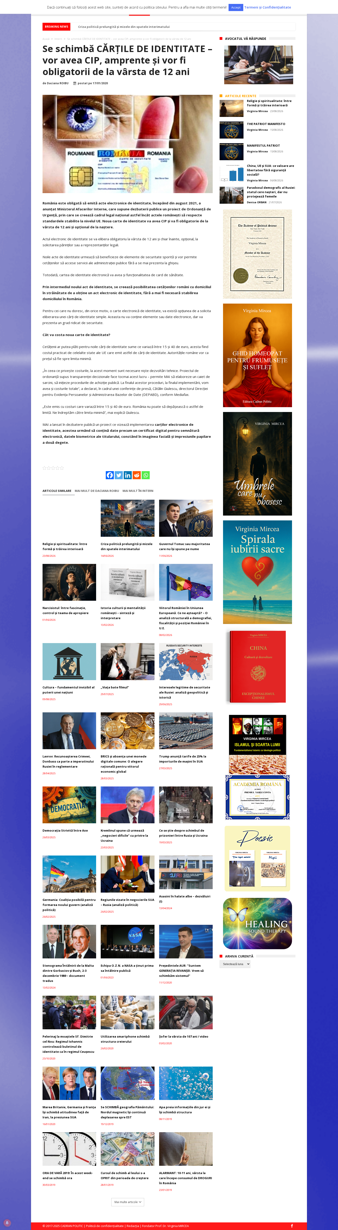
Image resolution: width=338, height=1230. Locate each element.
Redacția (133, 1226)
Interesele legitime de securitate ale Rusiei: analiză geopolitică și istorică (184, 692)
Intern (58, 39)
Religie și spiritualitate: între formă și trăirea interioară (65, 546)
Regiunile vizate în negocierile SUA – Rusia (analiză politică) (127, 902)
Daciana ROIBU (58, 83)
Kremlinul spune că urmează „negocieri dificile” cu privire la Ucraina (124, 835)
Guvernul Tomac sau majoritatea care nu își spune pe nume (184, 546)
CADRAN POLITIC (71, 1226)
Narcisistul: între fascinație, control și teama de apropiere (66, 610)
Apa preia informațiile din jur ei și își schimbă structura (184, 1109)
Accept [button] (236, 7)
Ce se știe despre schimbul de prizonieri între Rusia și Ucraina (183, 833)
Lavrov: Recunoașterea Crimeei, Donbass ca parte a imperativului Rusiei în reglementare (68, 761)
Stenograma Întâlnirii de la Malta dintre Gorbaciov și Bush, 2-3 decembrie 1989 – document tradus (68, 973)
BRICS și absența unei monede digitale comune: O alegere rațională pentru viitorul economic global (123, 764)
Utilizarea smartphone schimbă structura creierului (125, 1039)
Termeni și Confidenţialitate (267, 7)
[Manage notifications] (7, 1223)
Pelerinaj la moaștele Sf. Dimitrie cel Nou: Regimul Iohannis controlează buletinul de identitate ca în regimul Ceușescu (68, 1044)
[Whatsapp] (146, 475)
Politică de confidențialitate (105, 1226)
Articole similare (57, 491)
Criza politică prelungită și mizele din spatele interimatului (124, 27)
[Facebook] (110, 475)
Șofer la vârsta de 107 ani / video (183, 1036)
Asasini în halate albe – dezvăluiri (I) (184, 898)
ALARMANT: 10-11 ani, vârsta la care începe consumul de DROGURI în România (185, 1178)
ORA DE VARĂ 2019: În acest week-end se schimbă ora (68, 1175)
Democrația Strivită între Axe (65, 830)
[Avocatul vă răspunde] (258, 65)
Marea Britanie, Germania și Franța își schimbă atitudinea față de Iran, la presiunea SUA (69, 1112)
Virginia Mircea (257, 111)
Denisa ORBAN (256, 202)
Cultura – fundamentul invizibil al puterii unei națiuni (69, 689)
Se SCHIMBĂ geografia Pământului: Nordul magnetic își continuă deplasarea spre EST (127, 1112)
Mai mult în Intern (138, 491)
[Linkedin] (128, 475)
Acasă (46, 39)
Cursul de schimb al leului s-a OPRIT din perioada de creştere (125, 1175)
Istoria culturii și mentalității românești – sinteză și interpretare (123, 613)
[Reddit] (137, 475)
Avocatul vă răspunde (245, 38)
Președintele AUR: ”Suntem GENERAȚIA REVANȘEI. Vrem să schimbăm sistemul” (181, 970)
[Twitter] (119, 475)
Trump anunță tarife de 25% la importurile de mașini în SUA (182, 758)
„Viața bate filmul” (115, 687)
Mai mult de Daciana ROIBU (97, 491)
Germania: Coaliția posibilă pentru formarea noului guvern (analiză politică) (69, 905)
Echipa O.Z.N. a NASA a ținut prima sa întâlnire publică (127, 968)
